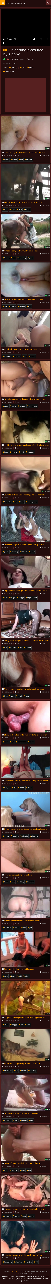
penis (32, 552)
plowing (33, 1070)
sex (14, 258)
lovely (6, 159)
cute (30, 306)
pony (31, 67)
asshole (17, 356)
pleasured (9, 71)
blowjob (28, 1262)
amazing (22, 258)
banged (7, 788)
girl (22, 67)
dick (5, 598)
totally (20, 696)
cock (22, 452)
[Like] (4, 59)
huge (6, 406)
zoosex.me (20, 1276)
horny (13, 976)
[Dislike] (8, 59)
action (17, 928)
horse (13, 406)
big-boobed (32, 598)
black (29, 788)
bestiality (7, 928)
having (7, 258)
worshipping (32, 502)
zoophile (7, 356)
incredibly (8, 1070)
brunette (7, 502)
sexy (6, 976)
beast (22, 788)
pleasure (30, 452)
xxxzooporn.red (8, 1276)
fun (5, 648)
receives (29, 159)
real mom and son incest (27, 1279)
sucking (14, 552)
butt (5, 696)
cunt (13, 882)
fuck (5, 209)
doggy (13, 306)
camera (24, 552)
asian (6, 1025)
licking (32, 356)
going (27, 209)
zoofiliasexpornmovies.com (37, 1276)
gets (28, 696)
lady (20, 209)
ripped (28, 648)
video (14, 159)
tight (23, 1170)
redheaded (21, 742)
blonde (25, 836)
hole (22, 502)
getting (14, 67)
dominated (32, 406)
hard (6, 452)
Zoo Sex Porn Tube (15, 3)
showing (18, 1262)
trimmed (30, 882)
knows (31, 742)
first (31, 1120)
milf (16, 1120)
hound (23, 1070)
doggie (13, 648)
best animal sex (9, 1279)
